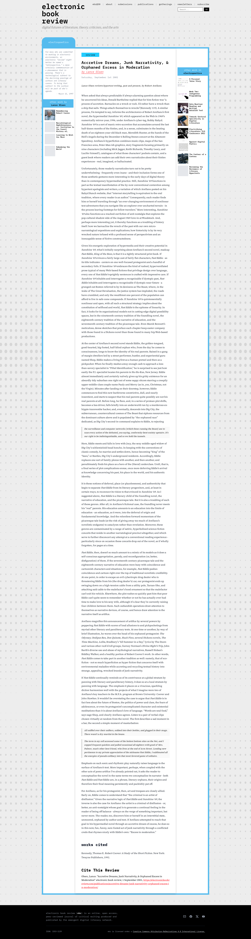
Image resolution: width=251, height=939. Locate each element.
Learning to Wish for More (64, 136)
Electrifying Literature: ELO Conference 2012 (197, 131)
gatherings (165, 4)
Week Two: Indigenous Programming (195, 93)
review (90, 54)
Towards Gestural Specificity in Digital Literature (197, 119)
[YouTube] (203, 916)
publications (145, 4)
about (109, 4)
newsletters (185, 4)
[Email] (184, 916)
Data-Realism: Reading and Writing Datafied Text (196, 107)
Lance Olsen (58, 105)
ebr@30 (96, 4)
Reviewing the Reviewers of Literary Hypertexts (196, 170)
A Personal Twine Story (195, 80)
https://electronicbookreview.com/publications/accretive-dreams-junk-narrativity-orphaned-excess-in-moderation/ (125, 883)
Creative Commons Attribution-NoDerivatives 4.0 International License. (169, 931)
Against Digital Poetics (197, 143)
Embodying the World (63, 148)
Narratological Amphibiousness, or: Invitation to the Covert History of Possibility (65, 127)
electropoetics (193, 73)
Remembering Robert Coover (63, 112)
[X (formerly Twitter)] (197, 916)
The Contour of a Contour (197, 155)
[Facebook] (190, 916)
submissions (125, 4)
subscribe (203, 4)
